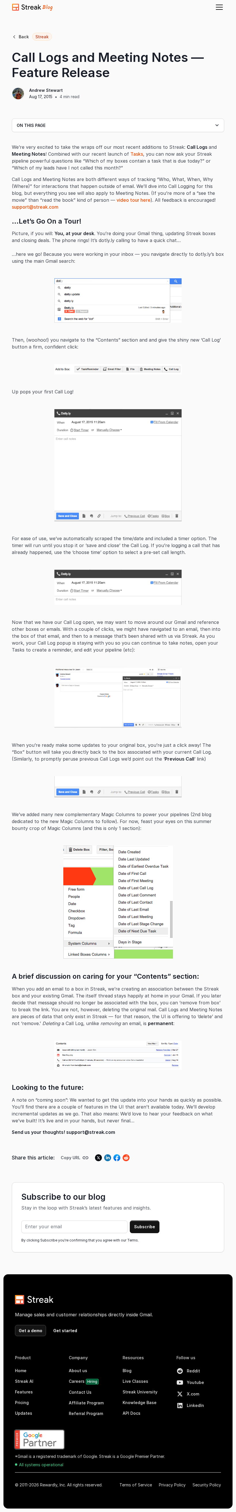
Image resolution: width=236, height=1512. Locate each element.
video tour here (134, 200)
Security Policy (207, 1484)
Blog (127, 1370)
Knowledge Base (140, 1402)
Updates (23, 1413)
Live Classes (135, 1381)
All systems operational (41, 1464)
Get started (65, 1330)
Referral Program (86, 1413)
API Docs (131, 1413)
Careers (83, 1381)
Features (24, 1391)
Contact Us (80, 1392)
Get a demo (30, 1330)
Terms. (133, 1240)
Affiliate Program (86, 1402)
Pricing (22, 1402)
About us (78, 1370)
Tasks (136, 154)
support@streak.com (35, 207)
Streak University (140, 1391)
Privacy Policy (172, 1484)
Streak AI (24, 1381)
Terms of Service (135, 1484)
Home (20, 1370)
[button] (218, 7)
